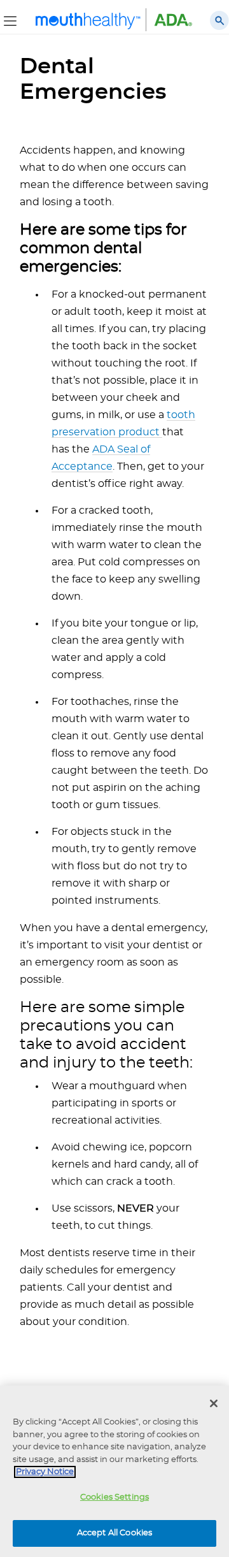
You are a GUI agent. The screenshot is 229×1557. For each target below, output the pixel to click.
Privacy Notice (45, 1472)
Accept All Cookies (114, 1533)
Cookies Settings (114, 1497)
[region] (114, 1471)
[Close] (214, 1403)
